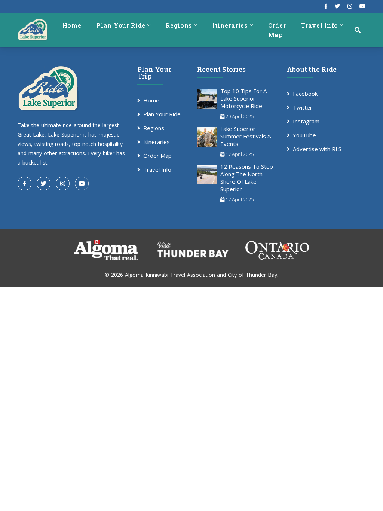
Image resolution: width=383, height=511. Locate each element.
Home (72, 25)
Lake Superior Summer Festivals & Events (246, 136)
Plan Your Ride (120, 25)
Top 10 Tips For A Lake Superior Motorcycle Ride (243, 98)
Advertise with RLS (317, 149)
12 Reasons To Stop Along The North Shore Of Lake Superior (246, 178)
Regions (179, 25)
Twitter (302, 107)
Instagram (306, 121)
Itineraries (230, 25)
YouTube (304, 135)
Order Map (277, 30)
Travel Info (319, 25)
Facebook (305, 93)
